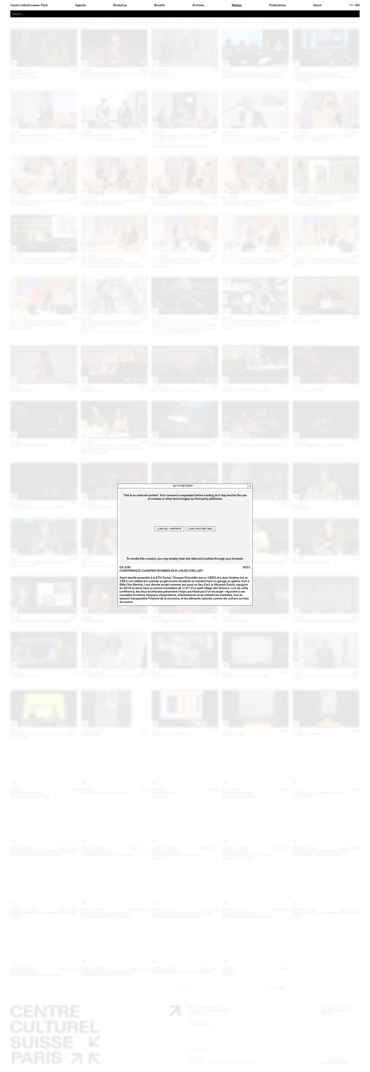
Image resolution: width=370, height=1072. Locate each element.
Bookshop (120, 5)
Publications (277, 5)
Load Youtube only (200, 528)
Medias (237, 5)
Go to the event (183, 486)
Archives (198, 5)
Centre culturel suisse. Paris (29, 5)
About (317, 5)
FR (351, 5)
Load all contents (169, 528)
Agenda (80, 5)
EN (357, 5)
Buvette (159, 5)
